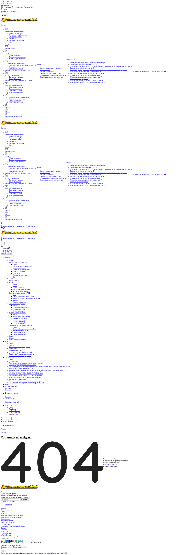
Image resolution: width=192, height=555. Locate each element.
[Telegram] (21, 541)
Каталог (11, 261)
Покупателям (13, 361)
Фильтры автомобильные (21, 316)
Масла (15, 286)
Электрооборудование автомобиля (24, 329)
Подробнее (56, 553)
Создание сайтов (6, 547)
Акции (3, 528)
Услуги (11, 345)
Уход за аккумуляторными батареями (13, 526)
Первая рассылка (9, 497)
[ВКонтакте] (2, 541)
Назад (11, 259)
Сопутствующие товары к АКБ (23, 296)
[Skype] (19, 541)
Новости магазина (23, 497)
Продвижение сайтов (20, 547)
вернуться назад (111, 466)
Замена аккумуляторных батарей (12, 515)
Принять (63, 553)
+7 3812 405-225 (6, 1)
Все (10, 42)
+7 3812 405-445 (6, 3)
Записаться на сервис (8, 13)
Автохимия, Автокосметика (22, 266)
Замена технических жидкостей (11, 517)
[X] (10, 541)
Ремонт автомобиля (7, 521)
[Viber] (13, 541)
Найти (3, 551)
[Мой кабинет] (2, 224)
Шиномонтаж (5, 519)
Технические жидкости (21, 307)
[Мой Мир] (7, 541)
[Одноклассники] (5, 541)
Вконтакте (10, 425)
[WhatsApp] (16, 541)
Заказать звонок (6, 254)
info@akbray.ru (8, 421)
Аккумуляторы (6, 510)
